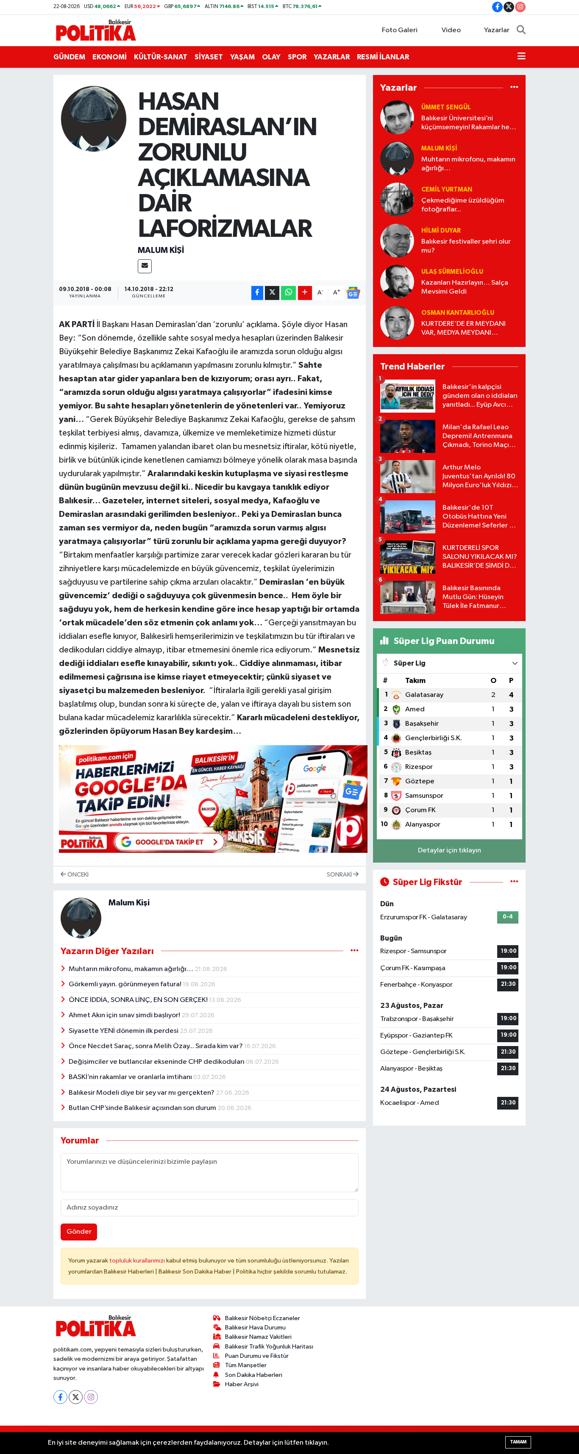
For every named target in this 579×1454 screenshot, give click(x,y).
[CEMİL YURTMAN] (397, 199)
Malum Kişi (161, 250)
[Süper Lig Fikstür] (514, 882)
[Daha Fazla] (305, 293)
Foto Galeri (400, 30)
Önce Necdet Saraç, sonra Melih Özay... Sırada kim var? (156, 1046)
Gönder (79, 1231)
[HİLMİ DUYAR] (397, 240)
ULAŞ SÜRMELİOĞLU (452, 272)
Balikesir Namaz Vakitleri (258, 1337)
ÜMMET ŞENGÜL (446, 107)
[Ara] (521, 30)
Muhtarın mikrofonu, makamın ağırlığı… (132, 969)
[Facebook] (60, 1397)
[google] (213, 798)
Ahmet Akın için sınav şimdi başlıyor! (125, 1015)
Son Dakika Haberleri (253, 1375)
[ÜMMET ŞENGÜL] (397, 117)
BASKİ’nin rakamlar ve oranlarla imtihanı (131, 1077)
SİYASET (209, 57)
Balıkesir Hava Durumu (255, 1327)
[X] (76, 1397)
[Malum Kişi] (94, 118)
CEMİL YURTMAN (446, 189)
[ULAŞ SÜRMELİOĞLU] (397, 281)
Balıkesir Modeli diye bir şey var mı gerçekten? (142, 1092)
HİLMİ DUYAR (441, 231)
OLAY (271, 57)
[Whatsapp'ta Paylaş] (288, 293)
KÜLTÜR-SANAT (160, 57)
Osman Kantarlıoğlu (457, 313)
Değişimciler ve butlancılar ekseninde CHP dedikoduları (157, 1062)
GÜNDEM (69, 57)
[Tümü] (514, 87)
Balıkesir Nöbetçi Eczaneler (262, 1318)
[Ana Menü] (522, 57)
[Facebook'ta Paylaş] (257, 293)
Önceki (77, 874)
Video (451, 30)
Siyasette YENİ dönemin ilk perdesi (124, 1031)
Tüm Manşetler (246, 1365)
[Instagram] (91, 1397)
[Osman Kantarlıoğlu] (397, 322)
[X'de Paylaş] (272, 293)
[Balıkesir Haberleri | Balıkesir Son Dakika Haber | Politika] (95, 30)
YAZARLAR (332, 57)
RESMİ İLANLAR (383, 57)
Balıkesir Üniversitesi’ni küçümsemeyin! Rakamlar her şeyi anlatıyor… (466, 123)
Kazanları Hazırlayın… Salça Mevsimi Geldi (464, 287)
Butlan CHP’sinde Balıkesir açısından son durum (143, 1108)
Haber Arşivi (242, 1384)
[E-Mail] (145, 266)
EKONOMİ (109, 57)
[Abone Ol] (353, 293)
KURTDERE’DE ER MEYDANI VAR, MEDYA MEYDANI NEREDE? (463, 329)
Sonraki (340, 874)
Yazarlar (496, 30)
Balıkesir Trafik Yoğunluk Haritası (269, 1346)
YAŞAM (242, 57)
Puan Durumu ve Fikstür (257, 1356)
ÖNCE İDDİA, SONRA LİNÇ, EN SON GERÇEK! (139, 1000)
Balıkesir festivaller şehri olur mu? (466, 246)
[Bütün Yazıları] (355, 951)
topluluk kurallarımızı (137, 1260)
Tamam (518, 1442)
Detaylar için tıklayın (449, 850)
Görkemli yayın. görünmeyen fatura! (126, 984)
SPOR (297, 57)
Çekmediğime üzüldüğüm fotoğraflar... (462, 205)
